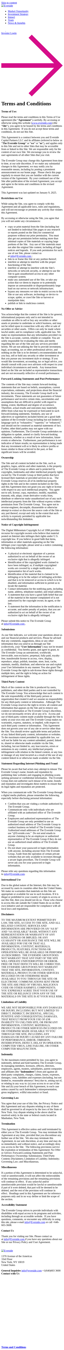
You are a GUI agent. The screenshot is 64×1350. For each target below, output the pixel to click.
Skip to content (9, 2)
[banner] (7, 5)
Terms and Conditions (13, 1347)
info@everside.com (31, 1270)
